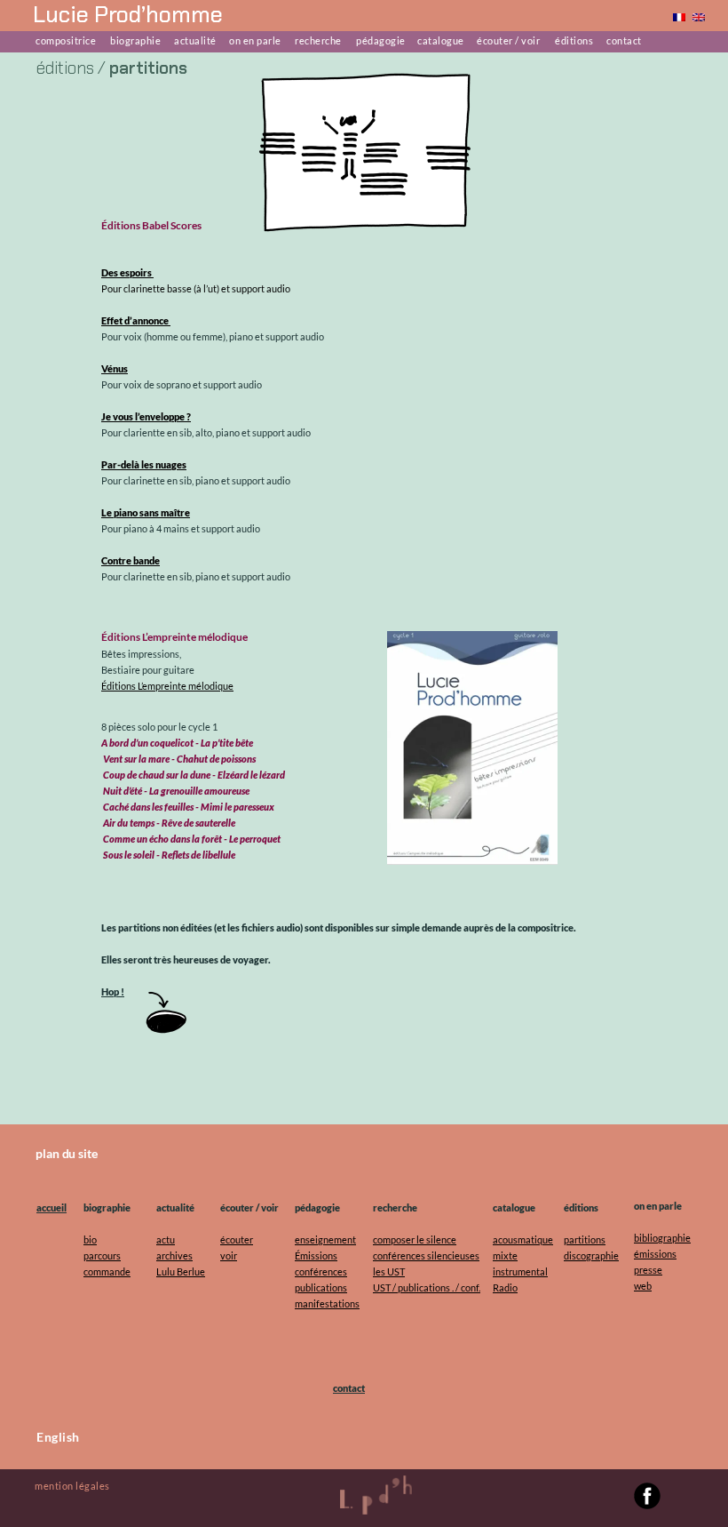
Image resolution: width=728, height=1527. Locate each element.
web (643, 1285)
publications (321, 1287)
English (58, 1436)
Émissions (316, 1255)
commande (107, 1271)
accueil (51, 1207)
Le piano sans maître (145, 512)
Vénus (114, 368)
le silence (436, 1239)
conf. (470, 1287)
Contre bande (130, 560)
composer (394, 1239)
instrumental (520, 1271)
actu (165, 1239)
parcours (102, 1255)
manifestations (327, 1303)
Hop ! (112, 991)
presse (648, 1269)
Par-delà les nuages (143, 464)
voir (228, 1255)
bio (90, 1239)
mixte (505, 1255)
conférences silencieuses (426, 1255)
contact (349, 1388)
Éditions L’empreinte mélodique (167, 686)
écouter (236, 1239)
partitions (584, 1239)
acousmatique (523, 1239)
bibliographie (662, 1237)
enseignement (325, 1239)
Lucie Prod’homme (128, 14)
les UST (389, 1271)
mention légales (72, 1485)
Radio (505, 1287)
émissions (655, 1253)
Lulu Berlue (180, 1271)
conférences (321, 1271)
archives (174, 1255)
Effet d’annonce (135, 320)
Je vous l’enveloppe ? (146, 416)
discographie (591, 1255)
